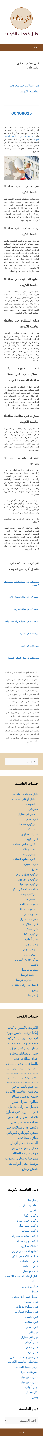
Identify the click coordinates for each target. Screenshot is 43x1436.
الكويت (19, 672)
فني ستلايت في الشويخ (22, 694)
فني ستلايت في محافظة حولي (26, 609)
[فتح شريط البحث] (4, 48)
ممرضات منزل (29, 919)
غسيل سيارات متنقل (25, 985)
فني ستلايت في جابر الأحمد (22, 727)
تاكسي (34, 964)
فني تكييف (31, 839)
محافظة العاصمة (32, 676)
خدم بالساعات (29, 904)
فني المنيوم (31, 864)
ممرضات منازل (27, 1158)
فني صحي (31, 819)
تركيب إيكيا (31, 934)
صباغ (35, 869)
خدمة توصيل (27, 975)
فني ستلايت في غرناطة (23, 734)
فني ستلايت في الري (14, 687)
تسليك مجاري (29, 834)
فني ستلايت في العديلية (22, 705)
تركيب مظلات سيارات (24, 1236)
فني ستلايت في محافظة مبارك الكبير (24, 597)
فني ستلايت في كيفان (14, 738)
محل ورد (29, 954)
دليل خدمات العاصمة (25, 794)
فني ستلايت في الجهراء (29, 633)
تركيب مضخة (27, 824)
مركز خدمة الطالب (26, 959)
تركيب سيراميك (28, 884)
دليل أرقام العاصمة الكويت (21, 1276)
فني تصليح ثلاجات (24, 844)
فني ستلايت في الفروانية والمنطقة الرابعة (22, 621)
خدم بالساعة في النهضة (24, 1078)
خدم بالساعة (27, 909)
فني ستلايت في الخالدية (26, 679)
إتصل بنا (33, 995)
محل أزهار (31, 944)
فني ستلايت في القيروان (20, 712)
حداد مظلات (29, 1058)
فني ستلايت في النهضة (23, 720)
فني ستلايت (10, 672)
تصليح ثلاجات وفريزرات (23, 1251)
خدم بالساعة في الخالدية (31, 1069)
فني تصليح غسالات (23, 859)
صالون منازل (30, 914)
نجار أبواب (31, 939)
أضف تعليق (32, 741)
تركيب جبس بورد (27, 879)
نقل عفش (31, 929)
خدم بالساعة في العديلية (20, 1073)
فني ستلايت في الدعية (19, 683)
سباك (31, 829)
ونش (35, 990)
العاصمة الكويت (30, 672)
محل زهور (29, 949)
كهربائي (33, 809)
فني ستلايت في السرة (30, 690)
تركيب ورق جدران (27, 874)
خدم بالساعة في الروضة (17, 1069)
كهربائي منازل (26, 814)
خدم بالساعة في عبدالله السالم (24, 1082)
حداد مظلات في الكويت (23, 889)
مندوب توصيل (29, 969)
